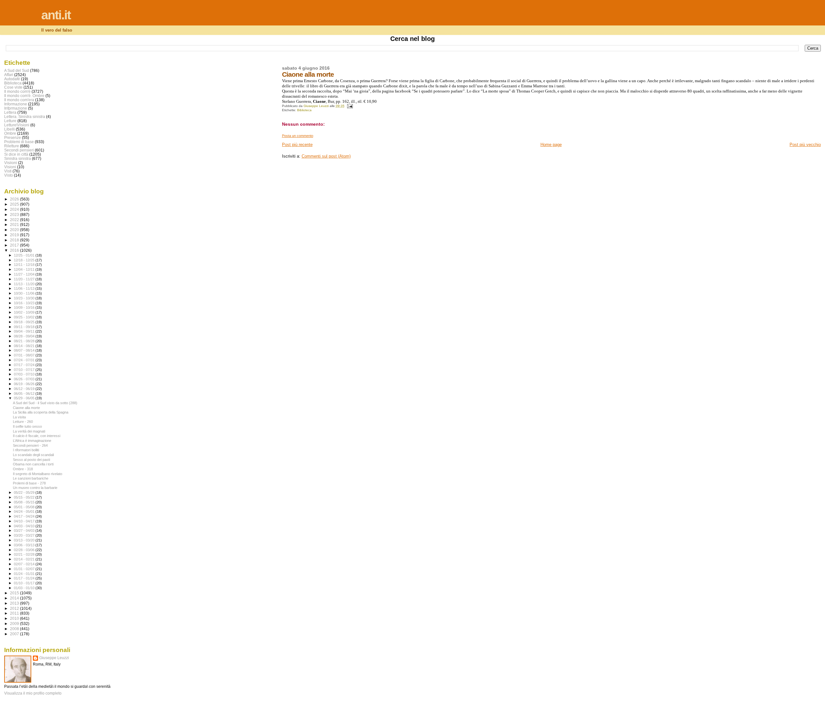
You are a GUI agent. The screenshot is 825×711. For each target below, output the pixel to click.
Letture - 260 (23, 422)
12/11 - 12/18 (24, 265)
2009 (15, 623)
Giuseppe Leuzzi (54, 658)
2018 (15, 240)
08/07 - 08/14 (24, 350)
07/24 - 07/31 (24, 360)
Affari (8, 75)
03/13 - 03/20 (24, 540)
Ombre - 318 (23, 469)
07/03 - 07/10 (24, 374)
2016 (15, 250)
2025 (15, 204)
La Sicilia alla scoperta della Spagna (40, 412)
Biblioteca (304, 110)
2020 (15, 230)
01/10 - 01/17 (24, 583)
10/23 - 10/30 (24, 298)
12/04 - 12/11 (24, 269)
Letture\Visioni (16, 125)
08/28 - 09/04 (24, 336)
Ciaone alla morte (26, 408)
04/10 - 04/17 (24, 521)
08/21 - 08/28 (24, 341)
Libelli (9, 129)
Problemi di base (19, 142)
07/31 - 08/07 (24, 355)
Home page (551, 144)
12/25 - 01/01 (24, 255)
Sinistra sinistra (17, 158)
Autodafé (12, 79)
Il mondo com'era (19, 100)
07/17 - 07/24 (24, 365)
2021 (15, 224)
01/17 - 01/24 (24, 578)
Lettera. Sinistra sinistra (24, 116)
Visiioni (10, 163)
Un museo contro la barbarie (35, 488)
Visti (8, 171)
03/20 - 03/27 (24, 535)
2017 (15, 245)
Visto (8, 175)
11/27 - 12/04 (24, 274)
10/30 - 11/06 (24, 293)
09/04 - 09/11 (24, 331)
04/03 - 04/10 (24, 526)
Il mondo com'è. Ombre (24, 95)
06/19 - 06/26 (24, 384)
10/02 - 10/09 (24, 312)
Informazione (15, 104)
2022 (15, 220)
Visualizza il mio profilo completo (33, 693)
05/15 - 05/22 (24, 497)
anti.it (56, 15)
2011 (15, 613)
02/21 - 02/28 (24, 554)
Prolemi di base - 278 (29, 483)
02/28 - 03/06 (24, 550)
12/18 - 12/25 (24, 260)
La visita (19, 417)
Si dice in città (16, 154)
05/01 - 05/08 (24, 507)
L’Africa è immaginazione (32, 441)
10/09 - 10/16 (24, 307)
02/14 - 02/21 (24, 559)
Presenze (12, 137)
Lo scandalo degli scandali (33, 455)
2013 (15, 603)
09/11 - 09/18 (24, 327)
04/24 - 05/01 (24, 511)
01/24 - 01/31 (24, 574)
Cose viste (13, 87)
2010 (15, 618)
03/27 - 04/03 (24, 530)
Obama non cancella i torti (33, 464)
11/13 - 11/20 (24, 284)
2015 (15, 593)
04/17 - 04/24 (24, 516)
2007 (15, 634)
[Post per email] (349, 106)
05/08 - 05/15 (24, 502)
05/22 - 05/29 (24, 492)
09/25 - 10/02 (24, 317)
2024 (15, 209)
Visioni (10, 167)
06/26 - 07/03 (24, 379)
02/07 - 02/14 (24, 564)
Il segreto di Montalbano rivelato (37, 474)
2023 (15, 214)
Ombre (10, 133)
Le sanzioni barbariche (30, 478)
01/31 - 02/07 (24, 569)
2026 (15, 199)
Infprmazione (15, 108)
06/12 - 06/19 (24, 389)
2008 (15, 629)
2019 (15, 235)
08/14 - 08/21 (24, 346)
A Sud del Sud (16, 70)
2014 (15, 598)
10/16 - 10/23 (24, 303)
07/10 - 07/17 (24, 370)
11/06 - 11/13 (24, 288)
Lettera (10, 112)
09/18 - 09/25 (24, 322)
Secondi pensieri (19, 150)
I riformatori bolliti (26, 450)
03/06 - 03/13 (24, 545)
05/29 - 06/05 (24, 398)
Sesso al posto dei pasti (31, 460)
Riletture (11, 146)
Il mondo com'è (17, 91)
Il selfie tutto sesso (27, 426)
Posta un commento (297, 136)
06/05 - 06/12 (24, 393)
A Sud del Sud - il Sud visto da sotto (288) (45, 403)
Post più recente (297, 144)
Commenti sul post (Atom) (326, 156)
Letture (10, 121)
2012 (15, 608)
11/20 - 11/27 (24, 279)
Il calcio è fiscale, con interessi (36, 436)
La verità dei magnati (29, 431)
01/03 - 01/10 (24, 588)
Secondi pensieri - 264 (30, 445)
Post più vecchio (805, 144)
